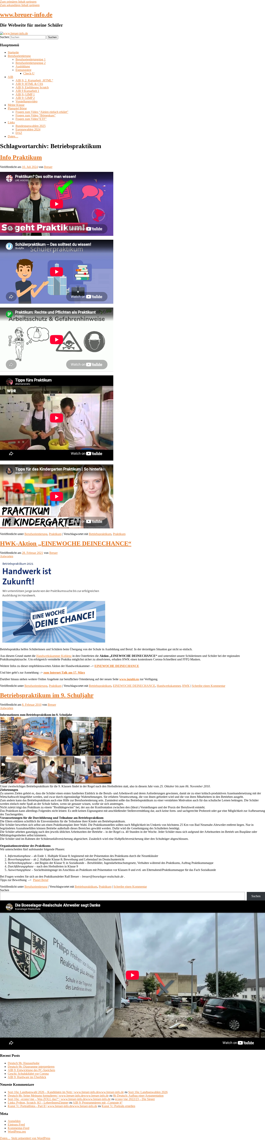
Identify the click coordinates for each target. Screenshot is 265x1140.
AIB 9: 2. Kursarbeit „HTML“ (34, 80)
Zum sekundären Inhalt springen (20, 5)
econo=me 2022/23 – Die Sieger (135, 1099)
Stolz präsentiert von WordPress (30, 1138)
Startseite (13, 52)
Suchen (4, 37)
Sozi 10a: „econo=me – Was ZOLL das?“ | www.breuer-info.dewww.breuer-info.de (59, 1099)
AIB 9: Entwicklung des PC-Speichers (31, 1070)
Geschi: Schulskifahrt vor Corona (28, 1073)
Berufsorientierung (19, 56)
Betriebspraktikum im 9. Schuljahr (47, 695)
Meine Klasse (16, 105)
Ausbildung (23, 66)
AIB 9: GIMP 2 (25, 98)
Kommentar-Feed (18, 1128)
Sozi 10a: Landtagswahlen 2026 (148, 1092)
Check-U (29, 73)
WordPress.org (17, 1131)
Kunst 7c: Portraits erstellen (118, 1106)
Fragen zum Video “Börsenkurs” (36, 115)
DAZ (19, 133)
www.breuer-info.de (26, 14)
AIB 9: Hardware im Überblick (27, 1077)
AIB (10, 77)
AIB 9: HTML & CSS (29, 84)
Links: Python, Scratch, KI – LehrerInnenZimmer (38, 1102)
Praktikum (55, 534)
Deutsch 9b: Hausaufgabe (23, 1063)
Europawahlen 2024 (28, 129)
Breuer (48, 167)
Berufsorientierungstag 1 (31, 59)
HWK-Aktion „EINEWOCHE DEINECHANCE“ (65, 543)
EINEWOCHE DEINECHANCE (134, 685)
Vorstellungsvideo (26, 101)
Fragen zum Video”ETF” (31, 119)
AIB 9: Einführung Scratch (32, 87)
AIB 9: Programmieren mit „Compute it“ (98, 1102)
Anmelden (14, 1121)
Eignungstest (23, 70)
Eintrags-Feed (16, 1124)
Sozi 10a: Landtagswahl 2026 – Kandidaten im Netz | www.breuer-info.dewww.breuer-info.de (66, 1092)
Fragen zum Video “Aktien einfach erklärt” (42, 112)
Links (11, 122)
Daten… (13, 136)
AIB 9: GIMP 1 (25, 94)
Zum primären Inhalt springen (18, 1)
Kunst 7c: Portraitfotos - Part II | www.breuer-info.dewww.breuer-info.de (52, 1106)
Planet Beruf (40, 880)
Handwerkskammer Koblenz (54, 655)
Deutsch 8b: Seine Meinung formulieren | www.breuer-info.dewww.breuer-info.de (58, 1095)
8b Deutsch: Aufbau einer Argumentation (138, 1095)
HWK (186, 685)
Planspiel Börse (17, 108)
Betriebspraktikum (100, 534)
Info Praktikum (21, 157)
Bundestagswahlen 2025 (31, 126)
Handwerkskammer (169, 685)
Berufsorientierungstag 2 (31, 63)
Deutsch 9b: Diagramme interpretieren (31, 1066)
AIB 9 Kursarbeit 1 (27, 91)
